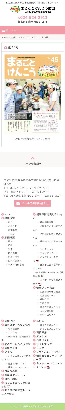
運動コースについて (18, 367)
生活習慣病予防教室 (50, 291)
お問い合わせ (44, 340)
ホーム (4, 37)
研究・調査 (11, 378)
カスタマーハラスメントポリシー (47, 365)
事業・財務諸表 (16, 264)
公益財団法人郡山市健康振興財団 (36, 406)
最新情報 (10, 218)
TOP (7, 214)
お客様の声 (11, 371)
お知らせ (12, 225)
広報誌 (14, 37)
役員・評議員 (15, 260)
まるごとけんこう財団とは (16, 384)
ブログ (11, 233)
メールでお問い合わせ (32, 203)
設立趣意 (12, 253)
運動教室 (44, 299)
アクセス (41, 336)
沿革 (10, 249)
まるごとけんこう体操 (18, 344)
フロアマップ (47, 249)
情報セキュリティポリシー (47, 357)
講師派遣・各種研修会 (18, 324)
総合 (10, 222)
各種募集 (12, 229)
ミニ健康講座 (47, 310)
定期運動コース (48, 295)
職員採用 (41, 332)
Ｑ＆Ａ (8, 351)
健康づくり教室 (45, 287)
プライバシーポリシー (49, 351)
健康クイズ (11, 348)
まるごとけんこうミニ (51, 328)
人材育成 (12, 332)
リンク (40, 348)
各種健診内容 (47, 222)
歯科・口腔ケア (48, 314)
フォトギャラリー (49, 253)
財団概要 (10, 237)
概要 (10, 241)
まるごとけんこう (29, 37)
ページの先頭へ (32, 159)
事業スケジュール (15, 375)
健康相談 (10, 320)
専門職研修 (13, 328)
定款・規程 (13, 256)
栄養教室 (44, 303)
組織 (10, 245)
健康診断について (17, 363)
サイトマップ (44, 344)
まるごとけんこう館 (50, 306)
